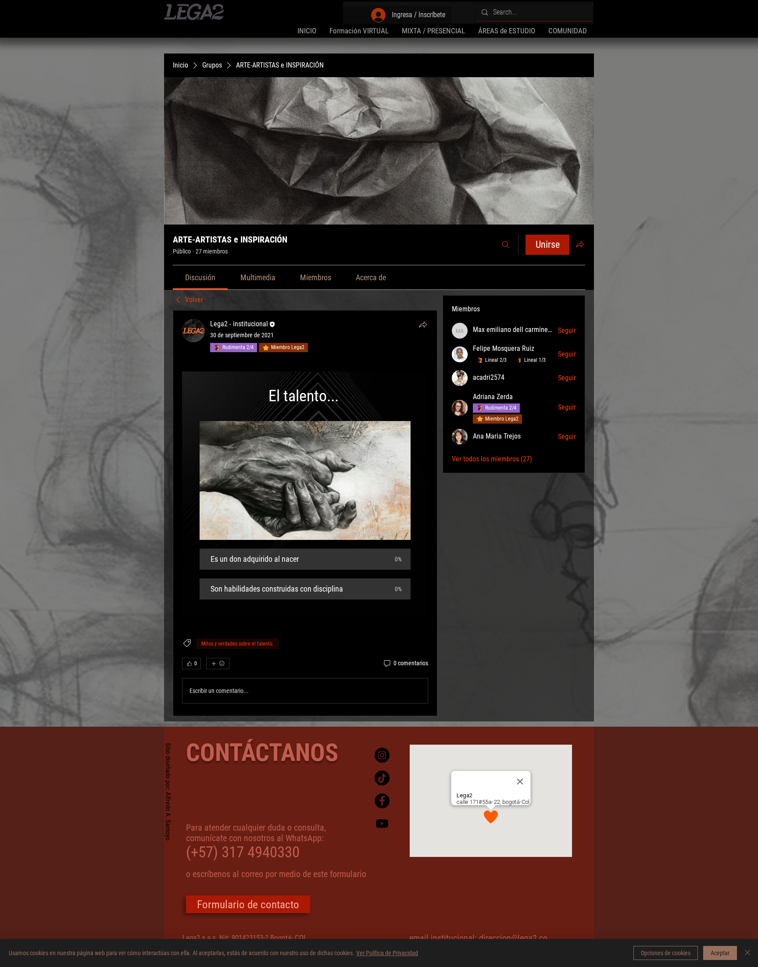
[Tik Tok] (382, 778)
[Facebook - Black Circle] (382, 800)
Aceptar (720, 952)
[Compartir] (423, 324)
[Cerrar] (747, 953)
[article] (305, 513)
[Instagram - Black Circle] (382, 755)
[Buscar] (506, 245)
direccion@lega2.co (513, 938)
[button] (507, 31)
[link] (200, 277)
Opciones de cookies (665, 952)
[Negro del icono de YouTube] (382, 823)
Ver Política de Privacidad (387, 952)
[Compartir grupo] (580, 244)
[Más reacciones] (217, 663)
